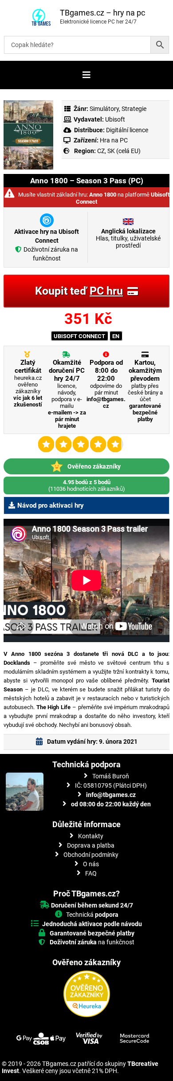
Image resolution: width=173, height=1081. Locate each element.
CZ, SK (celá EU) (119, 150)
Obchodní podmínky (90, 854)
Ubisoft (115, 119)
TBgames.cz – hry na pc (102, 12)
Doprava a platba (90, 845)
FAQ (91, 873)
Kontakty (90, 836)
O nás (91, 864)
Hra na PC (113, 140)
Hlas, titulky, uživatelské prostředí (128, 238)
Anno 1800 (102, 194)
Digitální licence (126, 130)
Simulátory (104, 108)
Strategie (134, 108)
